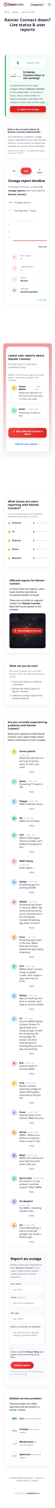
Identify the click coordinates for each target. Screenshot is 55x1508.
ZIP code (15, 1313)
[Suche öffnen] (49, 4)
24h (26, 171)
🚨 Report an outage (28, 109)
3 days (39, 171)
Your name (16, 1283)
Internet (15, 12)
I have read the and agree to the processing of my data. (27, 1354)
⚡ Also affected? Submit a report (27, 433)
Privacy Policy (32, 1351)
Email (18, 1297)
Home (6, 12)
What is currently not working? (25, 1326)
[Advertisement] (27, 43)
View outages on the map (29, 631)
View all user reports (27, 444)
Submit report (22, 1365)
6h (14, 171)
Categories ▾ (37, 4)
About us (39, 1478)
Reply (31, 771)
